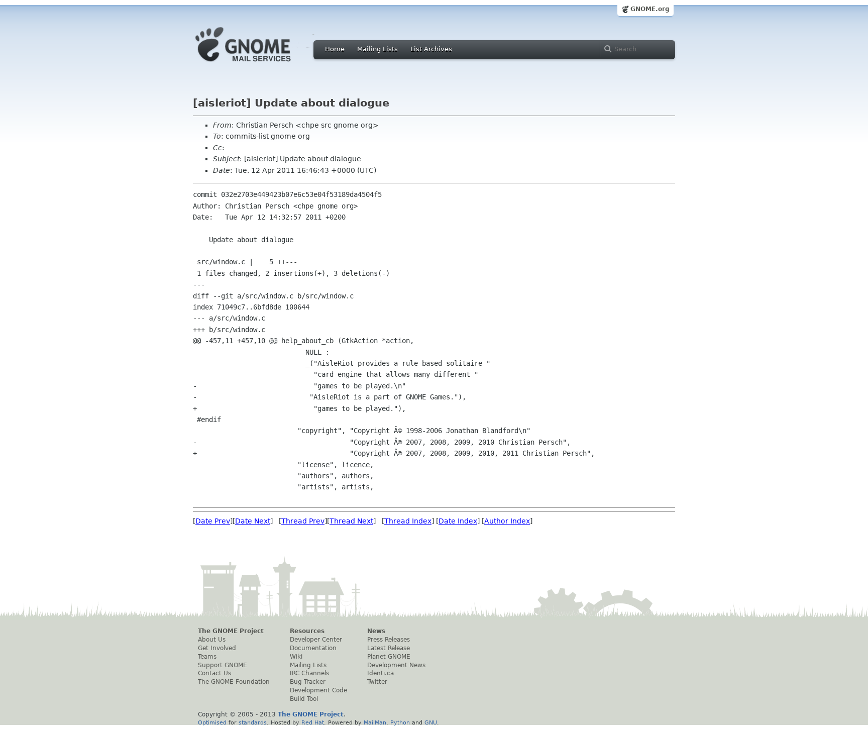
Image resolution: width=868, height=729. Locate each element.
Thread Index (407, 521)
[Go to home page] (258, 64)
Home (335, 49)
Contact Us (214, 673)
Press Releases (388, 639)
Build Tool (304, 698)
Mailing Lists (377, 49)
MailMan (375, 722)
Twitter (377, 681)
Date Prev (212, 521)
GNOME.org (650, 9)
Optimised (212, 722)
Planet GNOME (388, 656)
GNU (430, 722)
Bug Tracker (307, 681)
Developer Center (316, 639)
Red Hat (312, 722)
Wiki (296, 656)
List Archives (431, 49)
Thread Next (351, 521)
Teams (207, 656)
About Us (212, 639)
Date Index (458, 521)
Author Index (507, 521)
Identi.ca (380, 673)
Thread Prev (302, 521)
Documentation (313, 648)
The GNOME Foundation (234, 681)
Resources (307, 631)
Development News (396, 665)
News (376, 631)
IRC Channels (309, 673)
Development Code (318, 690)
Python (400, 722)
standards (253, 722)
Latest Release (388, 648)
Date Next (252, 521)
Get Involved (217, 648)
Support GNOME (222, 665)
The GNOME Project (231, 631)
